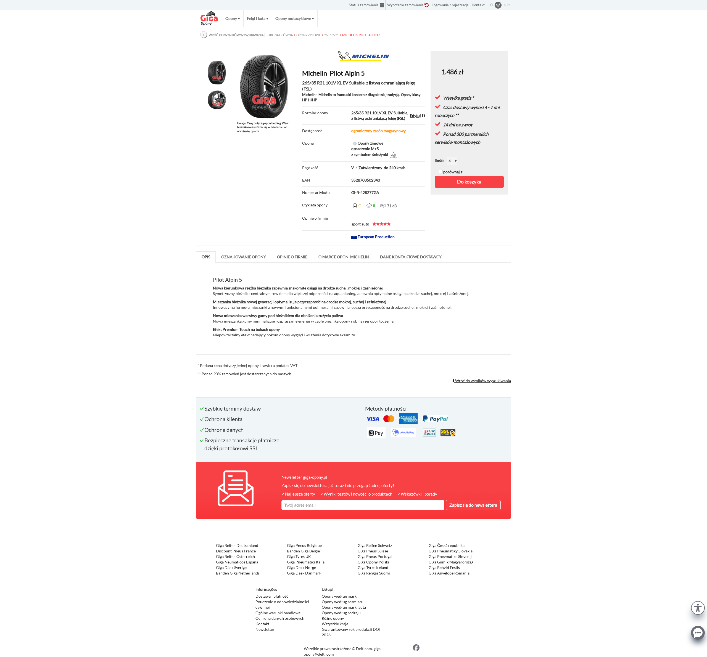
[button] (698, 607)
